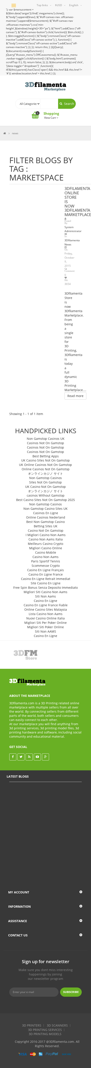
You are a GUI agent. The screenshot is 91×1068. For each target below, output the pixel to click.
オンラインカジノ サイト (45, 473)
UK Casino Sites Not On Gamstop (45, 460)
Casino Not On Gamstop (45, 530)
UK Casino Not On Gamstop (45, 487)
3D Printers (31, 1025)
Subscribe (71, 992)
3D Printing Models (45, 1034)
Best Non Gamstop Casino (45, 522)
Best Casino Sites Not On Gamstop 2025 (45, 500)
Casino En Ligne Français (45, 570)
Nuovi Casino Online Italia (45, 618)
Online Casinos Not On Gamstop (46, 469)
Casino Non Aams (45, 557)
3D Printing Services (45, 1030)
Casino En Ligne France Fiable (46, 605)
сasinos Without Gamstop (45, 495)
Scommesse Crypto (46, 566)
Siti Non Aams (45, 596)
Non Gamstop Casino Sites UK (45, 508)
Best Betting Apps (45, 456)
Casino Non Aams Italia (45, 539)
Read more (75, 396)
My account (18, 892)
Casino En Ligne (45, 601)
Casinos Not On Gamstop (45, 443)
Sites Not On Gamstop (45, 482)
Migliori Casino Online (45, 548)
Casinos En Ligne (45, 513)
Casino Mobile (45, 552)
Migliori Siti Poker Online (45, 627)
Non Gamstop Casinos (45, 478)
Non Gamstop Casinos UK (45, 439)
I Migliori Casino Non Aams (46, 535)
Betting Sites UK (45, 526)
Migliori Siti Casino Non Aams (45, 592)
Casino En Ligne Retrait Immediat (45, 579)
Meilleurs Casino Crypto (45, 544)
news (15, 133)
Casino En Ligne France (45, 574)
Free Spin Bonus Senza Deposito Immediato (45, 587)
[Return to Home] (4, 133)
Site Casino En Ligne (46, 583)
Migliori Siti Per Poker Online (45, 623)
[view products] (27, 654)
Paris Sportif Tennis (45, 561)
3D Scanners (57, 1025)
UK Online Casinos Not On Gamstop (45, 465)
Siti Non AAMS (45, 631)
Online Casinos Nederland (45, 517)
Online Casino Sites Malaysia (45, 609)
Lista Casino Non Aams (46, 614)
